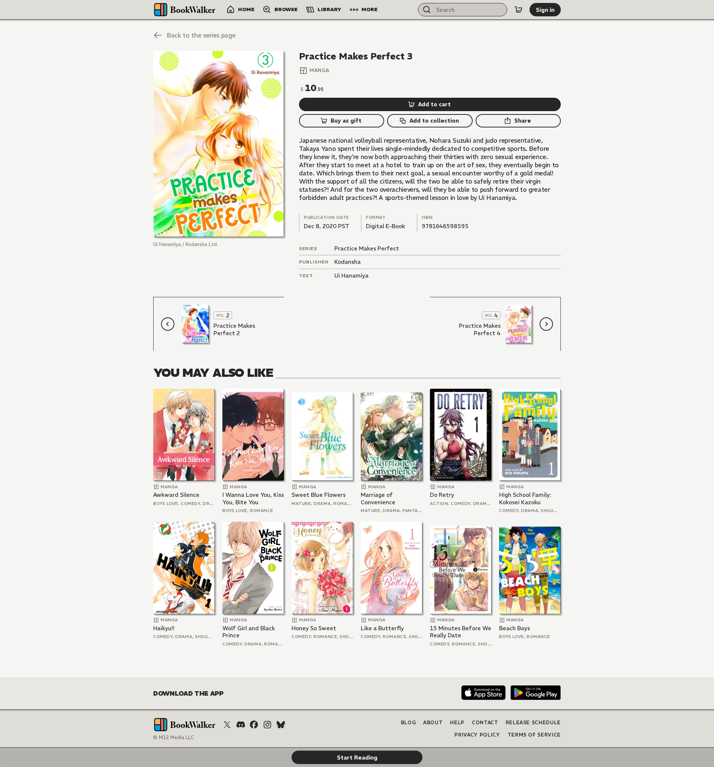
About (433, 722)
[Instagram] (267, 724)
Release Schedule (533, 722)
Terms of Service (534, 734)
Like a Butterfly (382, 628)
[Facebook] (254, 724)
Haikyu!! (163, 628)
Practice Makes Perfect (366, 248)
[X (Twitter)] (227, 724)
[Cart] (518, 9)
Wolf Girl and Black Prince (248, 632)
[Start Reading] (218, 144)
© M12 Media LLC (173, 737)
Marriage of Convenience (378, 498)
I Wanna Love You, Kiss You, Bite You (253, 498)
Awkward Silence (176, 494)
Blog (408, 722)
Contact (485, 722)
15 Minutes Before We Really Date (460, 632)
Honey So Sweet (314, 628)
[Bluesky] (280, 724)
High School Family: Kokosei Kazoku (525, 498)
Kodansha (347, 261)
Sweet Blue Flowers (318, 494)
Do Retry (442, 494)
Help (457, 722)
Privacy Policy (477, 734)
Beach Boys (514, 628)
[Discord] (240, 724)
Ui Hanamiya (351, 275)
